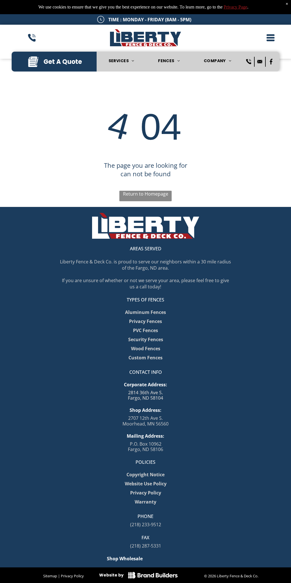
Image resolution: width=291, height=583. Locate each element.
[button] (270, 37)
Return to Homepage (145, 194)
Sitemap (50, 575)
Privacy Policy (72, 575)
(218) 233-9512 (145, 524)
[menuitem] (121, 61)
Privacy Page (235, 7)
